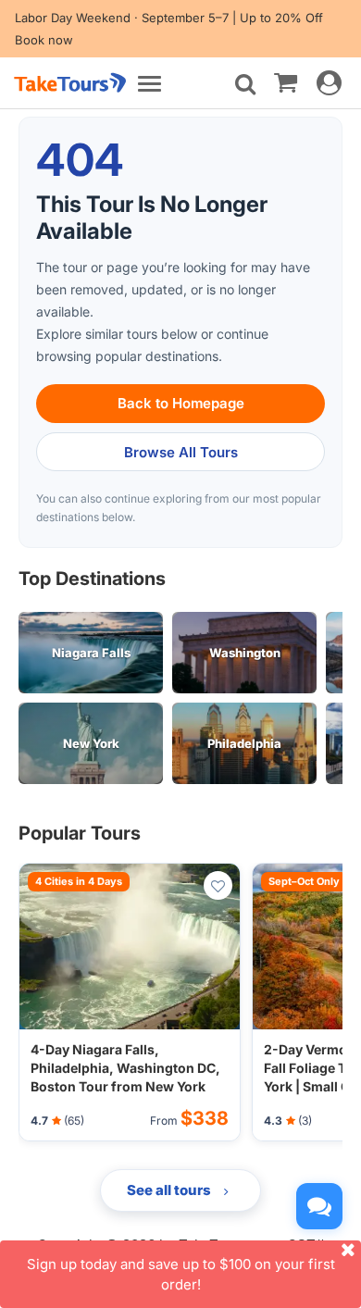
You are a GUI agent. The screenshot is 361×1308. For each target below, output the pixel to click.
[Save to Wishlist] (218, 885)
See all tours (170, 1190)
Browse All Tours (181, 452)
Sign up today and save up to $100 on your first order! (181, 1273)
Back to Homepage (181, 403)
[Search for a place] (245, 84)
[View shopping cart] (285, 81)
